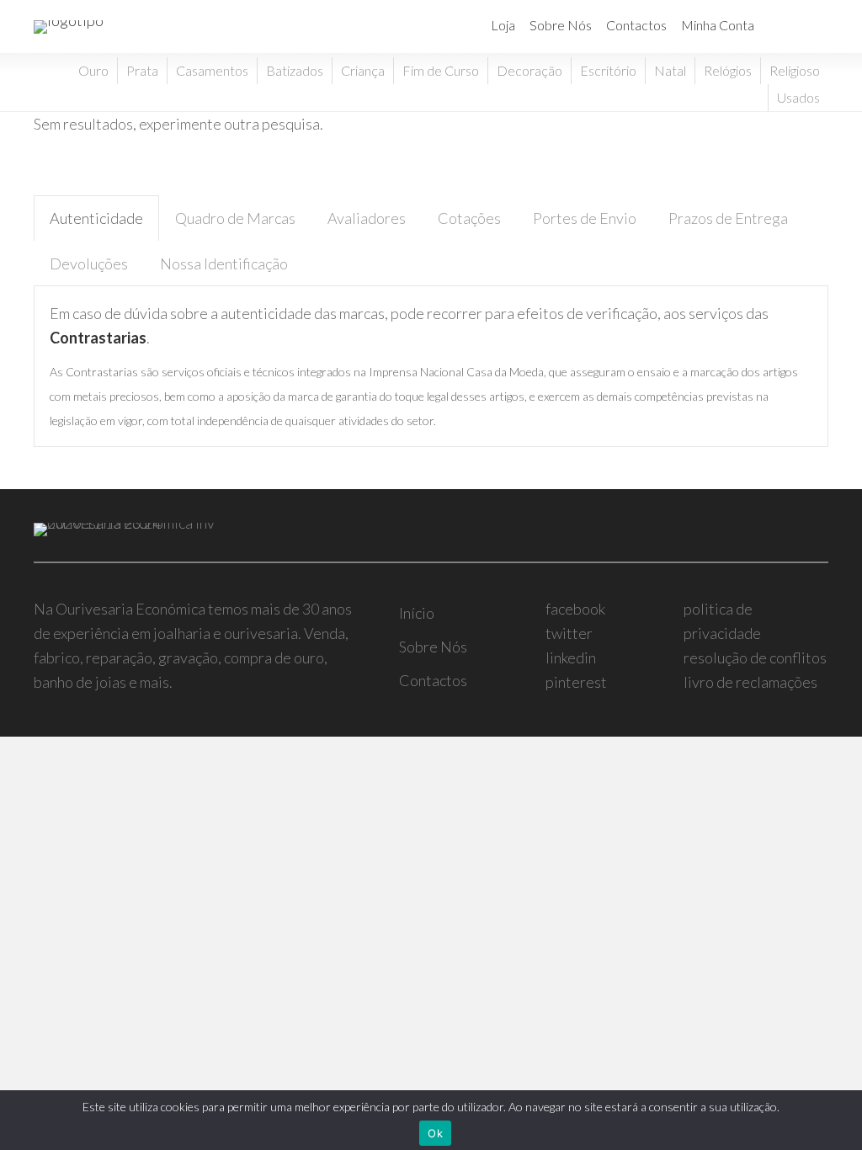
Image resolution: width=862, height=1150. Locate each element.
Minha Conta (717, 25)
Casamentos (212, 70)
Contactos (636, 25)
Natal (670, 70)
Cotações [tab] (469, 218)
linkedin (570, 657)
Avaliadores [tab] (366, 218)
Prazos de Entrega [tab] (728, 218)
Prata (142, 70)
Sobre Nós (560, 25)
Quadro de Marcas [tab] (235, 218)
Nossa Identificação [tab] (224, 263)
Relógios (728, 70)
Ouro (93, 70)
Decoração (529, 70)
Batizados (294, 70)
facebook (575, 608)
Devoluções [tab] (89, 263)
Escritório (608, 70)
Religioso (794, 70)
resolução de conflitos (755, 657)
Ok (435, 1133)
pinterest (576, 682)
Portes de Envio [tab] (584, 218)
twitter (569, 633)
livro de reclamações (750, 682)
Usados (798, 97)
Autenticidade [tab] (96, 218)
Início (416, 613)
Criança (363, 70)
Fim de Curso (440, 70)
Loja (503, 25)
